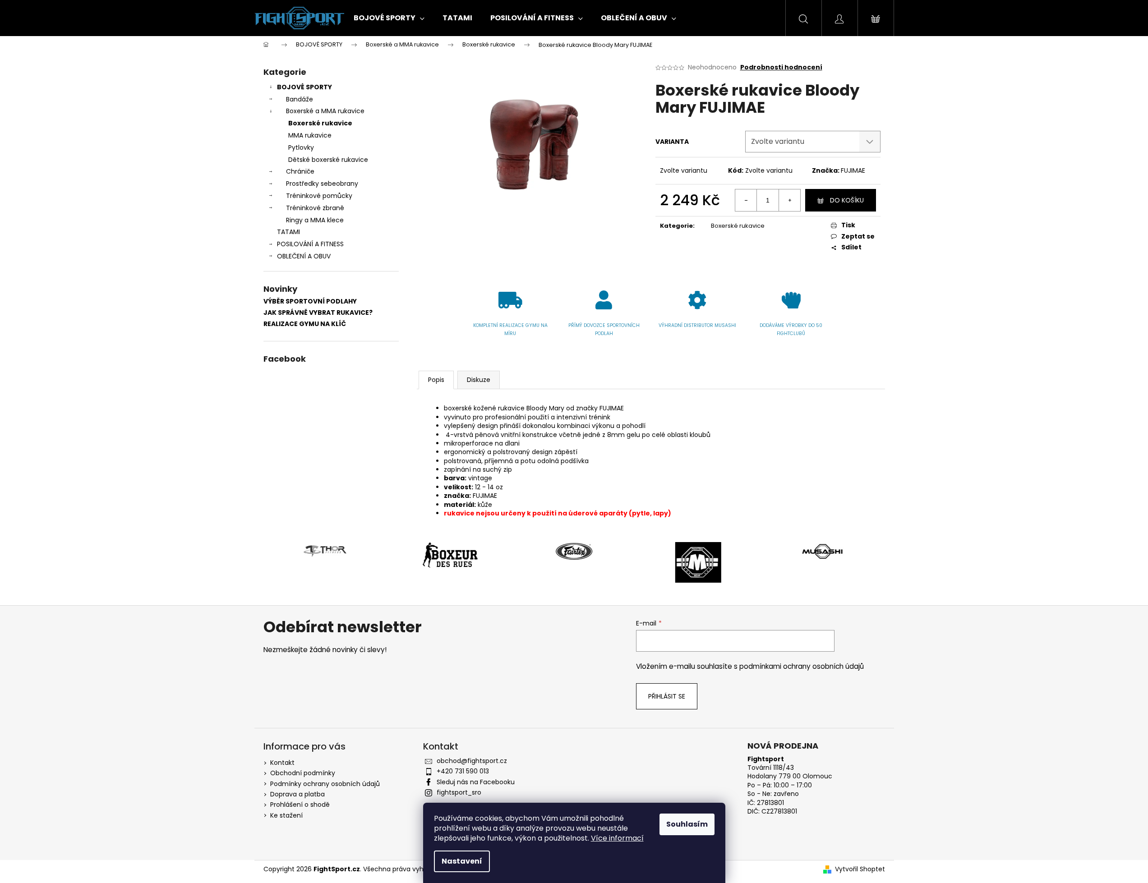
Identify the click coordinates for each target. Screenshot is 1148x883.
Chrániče (300, 171)
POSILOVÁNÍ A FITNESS (310, 243)
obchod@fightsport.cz (472, 760)
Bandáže (299, 99)
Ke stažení (286, 815)
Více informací (617, 838)
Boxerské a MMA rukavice (325, 110)
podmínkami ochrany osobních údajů (801, 666)
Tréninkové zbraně (315, 207)
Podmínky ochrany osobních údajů (325, 783)
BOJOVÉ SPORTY (304, 87)
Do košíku (847, 200)
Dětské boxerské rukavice (328, 159)
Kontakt (282, 762)
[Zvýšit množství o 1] (789, 200)
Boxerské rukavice (320, 123)
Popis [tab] (436, 379)
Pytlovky (301, 147)
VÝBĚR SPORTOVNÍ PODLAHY (310, 301)
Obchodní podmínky (302, 772)
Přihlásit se (666, 696)
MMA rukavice (310, 135)
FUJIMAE (853, 170)
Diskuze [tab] (478, 379)
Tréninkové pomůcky (319, 195)
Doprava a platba (297, 794)
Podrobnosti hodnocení (781, 67)
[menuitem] (389, 18)
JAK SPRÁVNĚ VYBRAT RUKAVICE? (318, 312)
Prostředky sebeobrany (322, 183)
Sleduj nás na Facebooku (476, 781)
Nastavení (462, 861)
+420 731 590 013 (463, 771)
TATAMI (288, 231)
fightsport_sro (459, 792)
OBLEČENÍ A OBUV (304, 256)
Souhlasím (687, 824)
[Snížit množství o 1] (746, 200)
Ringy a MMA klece (315, 220)
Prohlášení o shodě (300, 804)
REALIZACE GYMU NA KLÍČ (304, 324)
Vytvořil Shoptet (860, 869)
